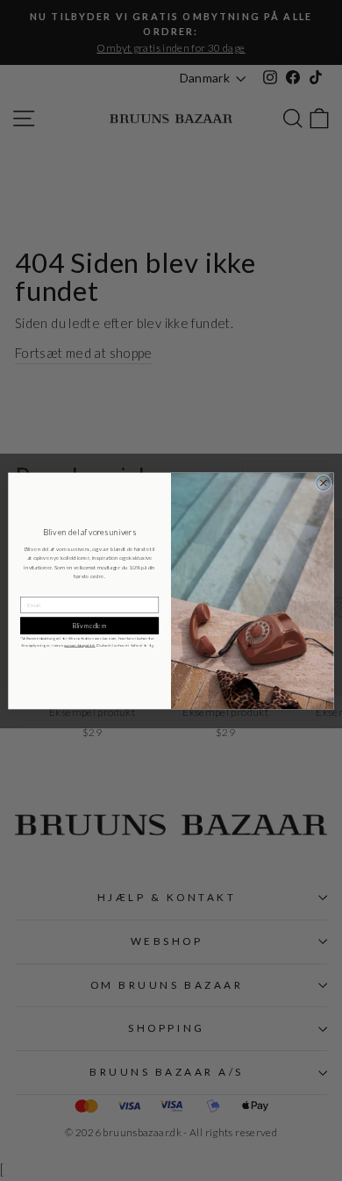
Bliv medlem (90, 625)
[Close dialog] (324, 483)
